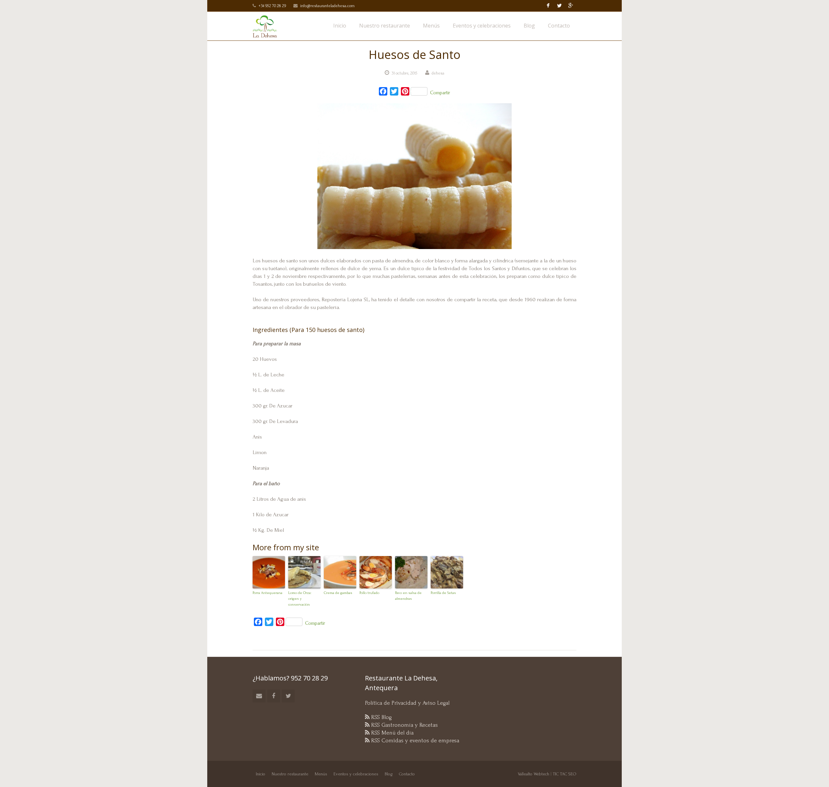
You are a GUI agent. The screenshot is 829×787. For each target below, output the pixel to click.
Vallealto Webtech (533, 773)
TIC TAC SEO (564, 773)
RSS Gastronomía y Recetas (403, 725)
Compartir (440, 93)
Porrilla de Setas (443, 593)
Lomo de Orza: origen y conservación (299, 599)
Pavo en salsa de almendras (408, 596)
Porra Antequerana (267, 593)
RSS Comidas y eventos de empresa (414, 740)
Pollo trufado (369, 593)
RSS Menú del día (391, 733)
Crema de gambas (338, 593)
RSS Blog (380, 717)
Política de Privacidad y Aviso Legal (407, 703)
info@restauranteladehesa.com (327, 6)
